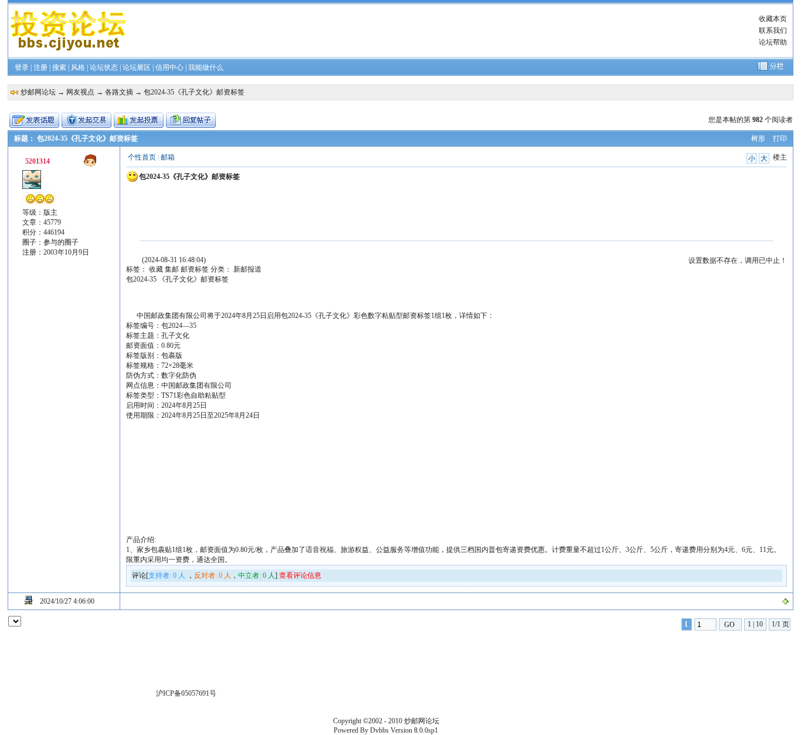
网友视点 (80, 92)
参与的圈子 (61, 242)
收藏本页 (773, 19)
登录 (22, 67)
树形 (758, 138)
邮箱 (168, 157)
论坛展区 (137, 67)
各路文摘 (119, 92)
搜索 (59, 67)
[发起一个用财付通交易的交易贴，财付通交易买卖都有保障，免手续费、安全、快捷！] (86, 120)
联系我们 (773, 30)
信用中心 (169, 67)
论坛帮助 (773, 42)
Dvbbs (379, 730)
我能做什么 (205, 67)
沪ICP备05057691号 (186, 693)
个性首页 (142, 157)
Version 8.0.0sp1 (414, 730)
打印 (780, 138)
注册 (40, 67)
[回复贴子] (191, 120)
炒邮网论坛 (38, 92)
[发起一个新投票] (139, 120)
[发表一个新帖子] (34, 120)
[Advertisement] (435, 30)
